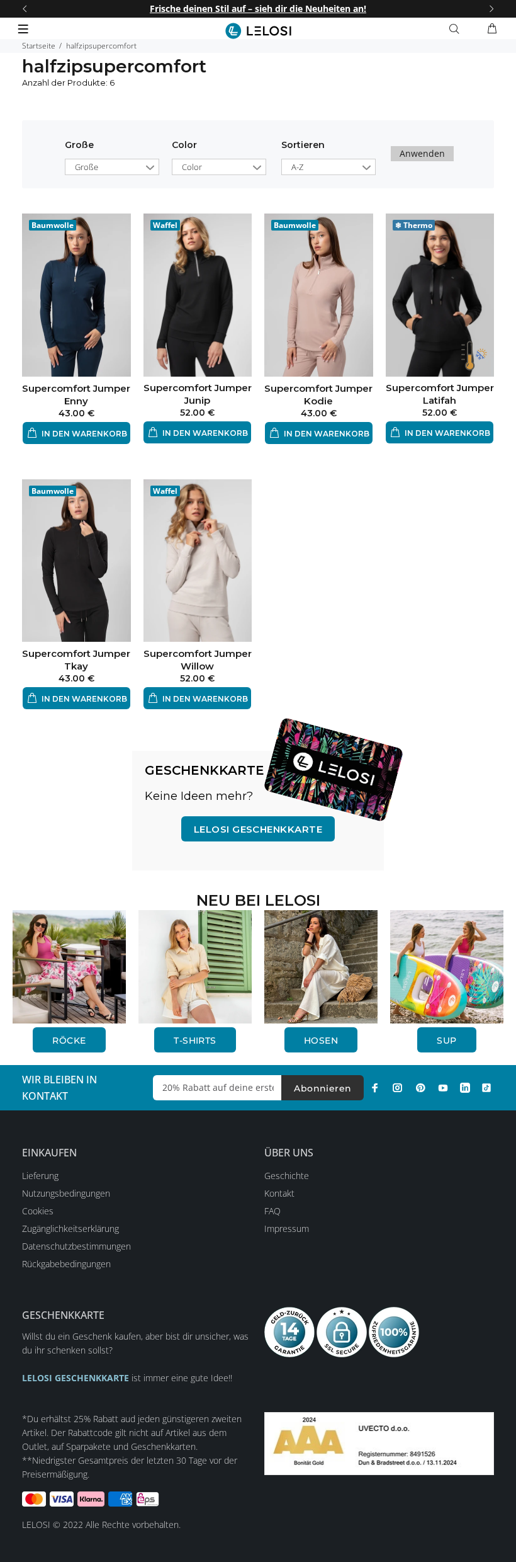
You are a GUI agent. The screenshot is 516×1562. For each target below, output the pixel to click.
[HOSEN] (321, 966)
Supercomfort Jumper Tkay (76, 659)
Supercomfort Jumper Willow (197, 659)
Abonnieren (322, 1088)
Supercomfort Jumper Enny (76, 394)
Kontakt (279, 1193)
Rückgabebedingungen (66, 1264)
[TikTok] (486, 1088)
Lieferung (40, 1176)
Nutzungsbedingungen (66, 1193)
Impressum (286, 1228)
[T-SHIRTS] (195, 966)
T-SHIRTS (195, 1040)
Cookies (37, 1211)
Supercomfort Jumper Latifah (440, 394)
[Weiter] (491, 9)
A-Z (297, 167)
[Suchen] (457, 29)
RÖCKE (69, 1040)
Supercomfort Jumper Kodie (318, 394)
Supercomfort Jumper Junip (197, 394)
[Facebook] (375, 1088)
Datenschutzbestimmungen (76, 1246)
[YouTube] (443, 1088)
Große (79, 145)
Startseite (38, 45)
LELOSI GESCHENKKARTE (258, 829)
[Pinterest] (420, 1088)
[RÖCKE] (69, 966)
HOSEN (321, 1040)
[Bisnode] (379, 1443)
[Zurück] (24, 9)
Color (184, 145)
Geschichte (286, 1176)
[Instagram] (398, 1088)
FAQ (272, 1211)
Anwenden (422, 153)
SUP (446, 1040)
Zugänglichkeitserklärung (70, 1228)
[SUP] (446, 966)
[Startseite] (258, 31)
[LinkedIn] (465, 1088)
